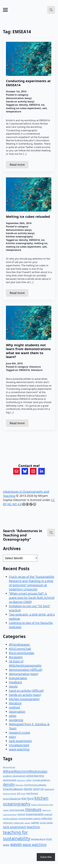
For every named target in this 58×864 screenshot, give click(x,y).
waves (16, 844)
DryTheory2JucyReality (35, 784)
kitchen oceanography (19, 236)
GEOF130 (38, 789)
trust (49, 839)
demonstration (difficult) (25, 670)
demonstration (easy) (18, 98)
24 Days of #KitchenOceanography (25, 663)
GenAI (13, 686)
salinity (35, 822)
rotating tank (18, 823)
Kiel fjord (27, 798)
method (14, 707)
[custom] (16, 471)
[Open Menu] (5, 9)
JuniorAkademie (12, 798)
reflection (46, 818)
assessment (9, 780)
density (23, 104)
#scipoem (16, 657)
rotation (27, 823)
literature (35, 366)
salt (44, 108)
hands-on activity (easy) (20, 101)
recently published (10, 819)
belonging (21, 780)
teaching (33, 827)
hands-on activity (9, 793)
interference (32, 793)
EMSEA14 (34, 104)
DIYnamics (19, 785)
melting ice (40, 243)
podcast (48, 814)
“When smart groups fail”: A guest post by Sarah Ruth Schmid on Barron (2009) (31, 597)
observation (17, 712)
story (12, 737)
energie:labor (18, 678)
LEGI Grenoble (17, 809)
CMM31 (29, 780)
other (12, 716)
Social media (46, 822)
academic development (14, 775)
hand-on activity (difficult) (26, 691)
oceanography (35, 814)
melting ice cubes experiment (23, 108)
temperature (13, 111)
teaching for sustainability (16, 835)
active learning (35, 775)
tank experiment (20, 741)
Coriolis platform (41, 780)
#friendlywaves (19, 644)
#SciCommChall (20, 649)
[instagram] (33, 471)
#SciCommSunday (21, 653)
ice (42, 104)
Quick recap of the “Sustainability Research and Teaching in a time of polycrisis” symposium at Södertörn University (31, 583)
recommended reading (29, 818)
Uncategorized (19, 745)
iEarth (23, 793)
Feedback (15, 682)
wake (6, 845)
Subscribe (45, 857)
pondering (16, 720)
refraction (8, 822)
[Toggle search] (51, 10)
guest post (49, 789)
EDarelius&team (13, 789)
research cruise (19, 732)
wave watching (19, 749)
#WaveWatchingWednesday (25, 771)
